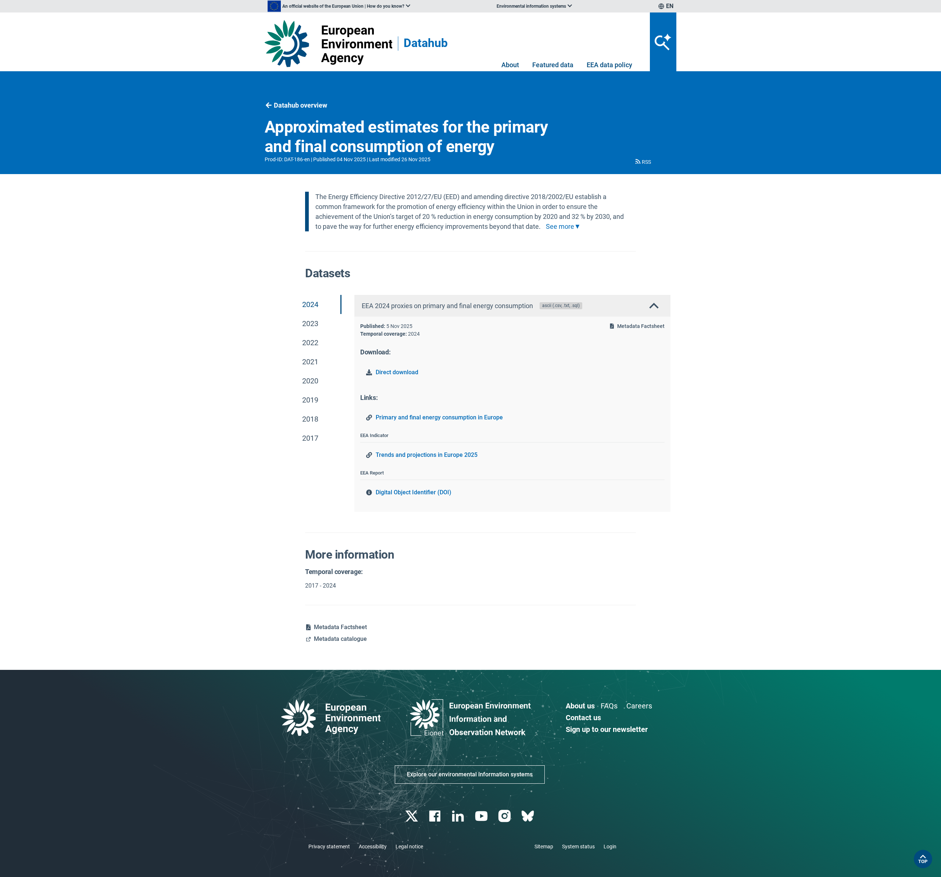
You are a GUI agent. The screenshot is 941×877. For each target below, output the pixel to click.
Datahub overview (300, 105)
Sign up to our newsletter (607, 729)
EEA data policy (609, 65)
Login (610, 846)
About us (580, 705)
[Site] (328, 43)
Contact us (583, 717)
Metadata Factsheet (641, 326)
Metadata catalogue (340, 638)
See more (560, 226)
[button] (642, 162)
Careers (639, 705)
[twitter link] (412, 816)
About (510, 65)
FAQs (609, 705)
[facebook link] (435, 816)
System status (578, 846)
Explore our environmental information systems (470, 774)
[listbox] (339, 6)
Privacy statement (329, 846)
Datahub (426, 43)
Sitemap (543, 846)
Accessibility (373, 846)
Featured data (552, 65)
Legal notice (409, 846)
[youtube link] (482, 816)
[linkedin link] (459, 816)
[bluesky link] (528, 816)
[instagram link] (505, 816)
